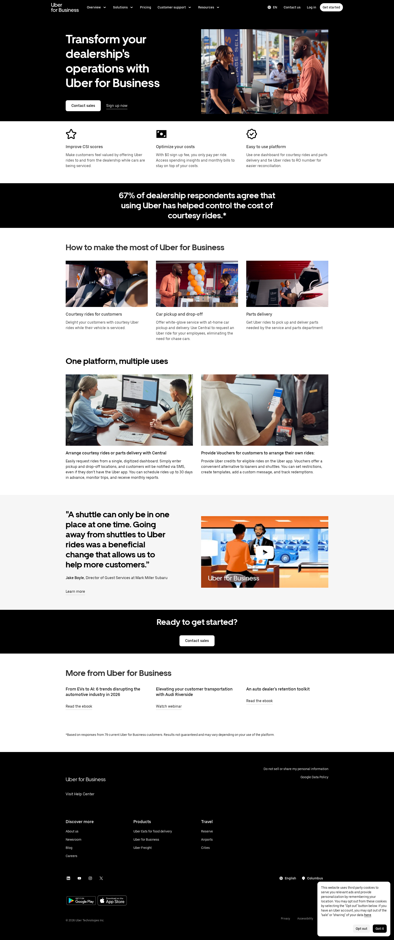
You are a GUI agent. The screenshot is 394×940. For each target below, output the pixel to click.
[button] (265, 552)
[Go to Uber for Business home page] (65, 7)
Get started (331, 7)
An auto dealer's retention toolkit (278, 689)
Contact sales (83, 105)
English (290, 878)
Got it (380, 928)
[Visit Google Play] (81, 901)
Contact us (292, 7)
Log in (311, 7)
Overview (94, 7)
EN (275, 7)
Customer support (172, 7)
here (367, 915)
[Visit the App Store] (112, 901)
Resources (206, 7)
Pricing (145, 7)
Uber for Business (86, 779)
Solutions (120, 7)
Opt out (361, 928)
